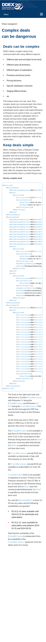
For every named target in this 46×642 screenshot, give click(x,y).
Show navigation (9, 24)
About (6, 14)
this (10, 445)
